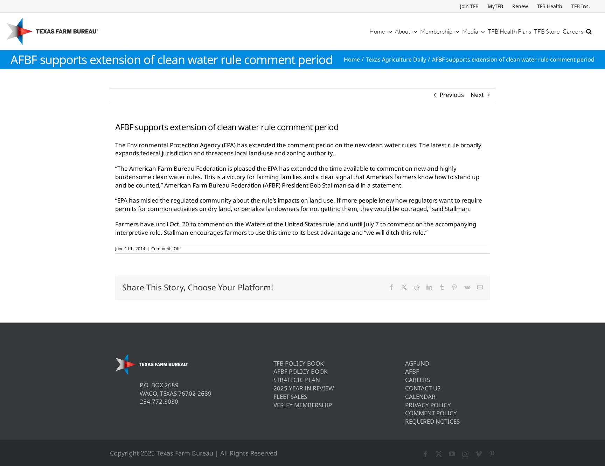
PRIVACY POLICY (428, 405)
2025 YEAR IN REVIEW (303, 388)
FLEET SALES (290, 397)
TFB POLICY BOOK (298, 363)
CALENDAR (420, 397)
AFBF (412, 371)
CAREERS (417, 380)
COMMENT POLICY (431, 413)
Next (477, 95)
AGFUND (417, 363)
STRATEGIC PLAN (296, 380)
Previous (452, 95)
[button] (589, 31)
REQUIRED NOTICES (432, 421)
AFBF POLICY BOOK (300, 371)
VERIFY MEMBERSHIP (302, 405)
